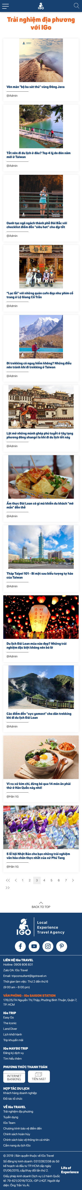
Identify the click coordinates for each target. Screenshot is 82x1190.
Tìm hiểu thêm (12, 1058)
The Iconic (10, 1023)
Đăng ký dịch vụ (13, 1053)
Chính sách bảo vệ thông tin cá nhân (26, 1140)
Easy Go (8, 1017)
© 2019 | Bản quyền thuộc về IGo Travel (28, 1156)
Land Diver (10, 1029)
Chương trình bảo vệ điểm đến (22, 1128)
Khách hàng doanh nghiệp (20, 1093)
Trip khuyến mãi (13, 1040)
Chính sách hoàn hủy (16, 1134)
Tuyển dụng (10, 1117)
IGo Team (9, 1123)
